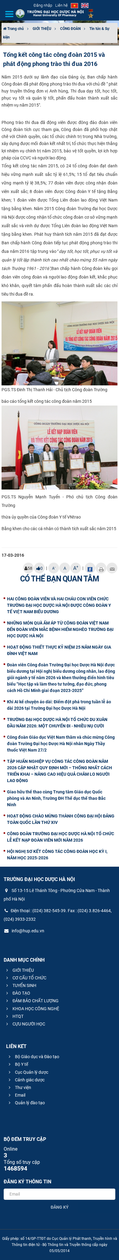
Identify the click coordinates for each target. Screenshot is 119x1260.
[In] (101, 568)
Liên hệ (61, 5)
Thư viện (22, 1087)
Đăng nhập (43, 5)
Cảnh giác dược (29, 1079)
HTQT (17, 1016)
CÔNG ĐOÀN (70, 29)
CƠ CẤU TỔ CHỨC (29, 977)
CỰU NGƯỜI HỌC (28, 1023)
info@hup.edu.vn (27, 930)
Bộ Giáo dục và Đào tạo (36, 1056)
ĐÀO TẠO (21, 993)
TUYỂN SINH (24, 985)
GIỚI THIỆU (42, 29)
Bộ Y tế (21, 1064)
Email (19, 1095)
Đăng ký (60, 1207)
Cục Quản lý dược (31, 1072)
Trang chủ (15, 29)
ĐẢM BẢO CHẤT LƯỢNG (35, 1000)
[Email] (111, 568)
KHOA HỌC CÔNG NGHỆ (35, 1008)
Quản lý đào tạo (29, 1102)
